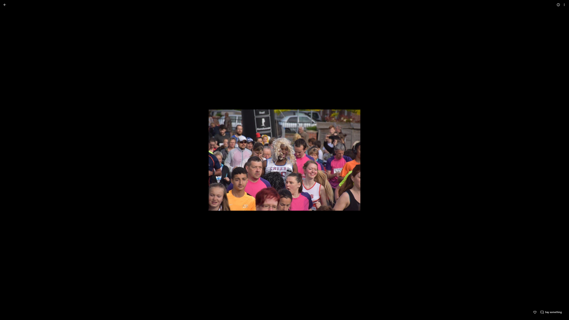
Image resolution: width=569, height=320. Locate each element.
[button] (8, 160)
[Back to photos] (4, 4)
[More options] (564, 5)
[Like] (535, 312)
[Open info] (558, 5)
